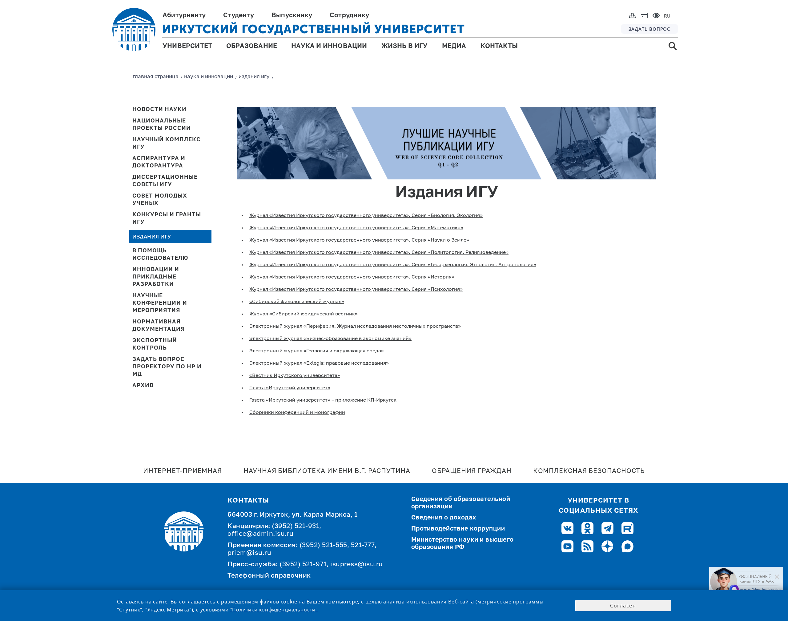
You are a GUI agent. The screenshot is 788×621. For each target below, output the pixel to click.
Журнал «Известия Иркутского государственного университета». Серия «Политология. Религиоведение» (379, 252)
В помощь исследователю (160, 254)
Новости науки (159, 109)
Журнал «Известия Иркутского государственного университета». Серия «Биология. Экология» (366, 215)
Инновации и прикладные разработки (155, 277)
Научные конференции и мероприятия (159, 303)
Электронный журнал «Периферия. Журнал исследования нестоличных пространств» (355, 326)
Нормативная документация (158, 325)
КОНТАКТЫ (499, 46)
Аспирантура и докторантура (158, 162)
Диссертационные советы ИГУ (165, 180)
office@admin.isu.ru (260, 534)
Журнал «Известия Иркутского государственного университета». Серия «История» (351, 277)
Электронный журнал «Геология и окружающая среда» (316, 351)
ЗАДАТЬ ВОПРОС (649, 29)
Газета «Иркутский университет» (289, 388)
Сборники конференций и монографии (297, 412)
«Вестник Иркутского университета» (294, 375)
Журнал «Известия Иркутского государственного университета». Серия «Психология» (356, 289)
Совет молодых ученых (159, 199)
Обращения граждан (472, 471)
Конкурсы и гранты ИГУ (166, 218)
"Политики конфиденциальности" (274, 609)
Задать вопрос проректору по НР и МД (167, 367)
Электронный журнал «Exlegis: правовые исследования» (319, 363)
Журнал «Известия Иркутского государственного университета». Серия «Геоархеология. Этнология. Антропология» (392, 264)
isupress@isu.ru (356, 564)
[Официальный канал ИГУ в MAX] (746, 581)
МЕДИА (454, 46)
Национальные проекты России (161, 124)
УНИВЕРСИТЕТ (187, 46)
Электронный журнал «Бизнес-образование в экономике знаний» (330, 338)
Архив (143, 385)
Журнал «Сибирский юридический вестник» (303, 314)
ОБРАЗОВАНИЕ (251, 46)
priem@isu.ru (249, 553)
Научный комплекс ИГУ (166, 143)
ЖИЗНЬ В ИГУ (404, 46)
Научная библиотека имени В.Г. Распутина (326, 471)
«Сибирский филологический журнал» (296, 301)
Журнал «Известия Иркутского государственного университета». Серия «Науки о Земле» (359, 240)
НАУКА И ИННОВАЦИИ (329, 46)
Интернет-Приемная (182, 471)
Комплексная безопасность (589, 471)
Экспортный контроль (154, 344)
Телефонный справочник (269, 576)
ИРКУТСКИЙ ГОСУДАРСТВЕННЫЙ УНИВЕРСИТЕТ (313, 29)
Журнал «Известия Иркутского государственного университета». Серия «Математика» (356, 228)
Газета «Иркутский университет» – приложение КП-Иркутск (323, 400)
